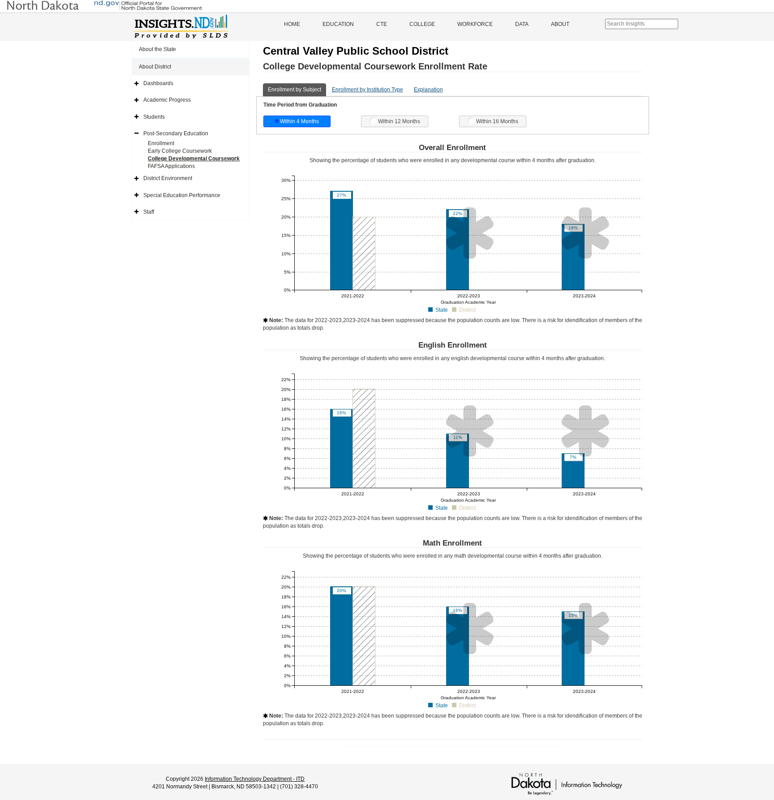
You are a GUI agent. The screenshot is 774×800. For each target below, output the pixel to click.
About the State (157, 49)
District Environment (167, 178)
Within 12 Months (399, 121)
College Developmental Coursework (194, 158)
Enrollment (161, 143)
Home (292, 24)
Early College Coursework (180, 151)
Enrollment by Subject (294, 89)
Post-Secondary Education (175, 133)
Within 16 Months (497, 121)
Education (338, 24)
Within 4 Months (299, 121)
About (560, 24)
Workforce (475, 24)
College (422, 24)
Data (522, 24)
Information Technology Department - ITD (255, 779)
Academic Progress (167, 100)
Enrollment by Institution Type (367, 89)
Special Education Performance (181, 195)
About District (155, 67)
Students (154, 117)
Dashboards (158, 83)
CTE (381, 24)
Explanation (428, 89)
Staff (148, 212)
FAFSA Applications (171, 166)
